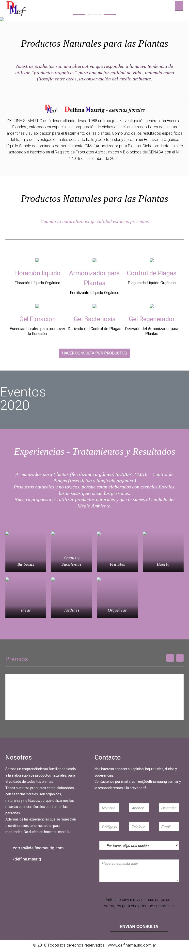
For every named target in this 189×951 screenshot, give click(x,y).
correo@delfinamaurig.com (38, 847)
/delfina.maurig (27, 859)
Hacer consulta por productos (94, 353)
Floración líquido (37, 273)
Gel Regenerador (152, 319)
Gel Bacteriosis (94, 319)
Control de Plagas (151, 273)
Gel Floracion (37, 319)
